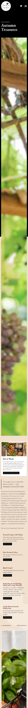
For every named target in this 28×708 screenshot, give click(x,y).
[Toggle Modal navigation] (25, 6)
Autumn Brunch (7, 625)
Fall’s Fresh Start (21, 625)
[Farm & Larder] (6, 6)
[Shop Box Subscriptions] (14, 449)
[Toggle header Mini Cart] (21, 6)
